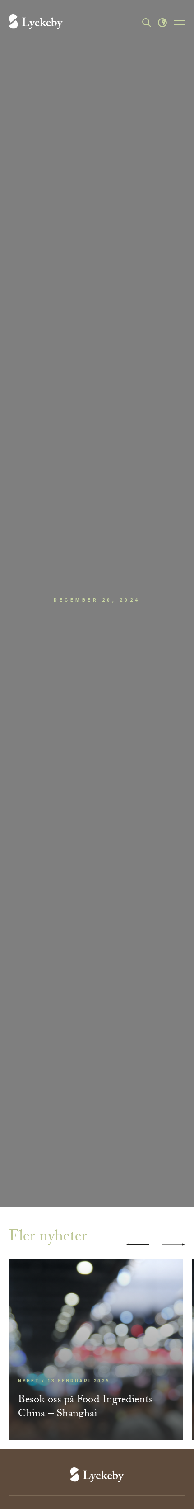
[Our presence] (162, 22)
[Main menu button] (179, 22)
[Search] (146, 22)
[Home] (36, 22)
